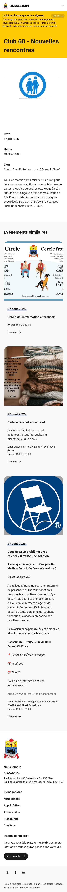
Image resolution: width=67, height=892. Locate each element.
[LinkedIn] (23, 872)
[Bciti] (7, 872)
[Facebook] (15, 872)
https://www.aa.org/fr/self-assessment (31, 693)
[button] (33, 290)
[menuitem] (12, 799)
